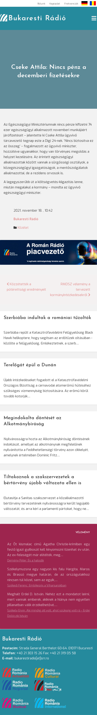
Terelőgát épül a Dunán (30, 365)
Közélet (23, 228)
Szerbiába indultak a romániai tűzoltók (47, 317)
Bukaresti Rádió (37, 18)
